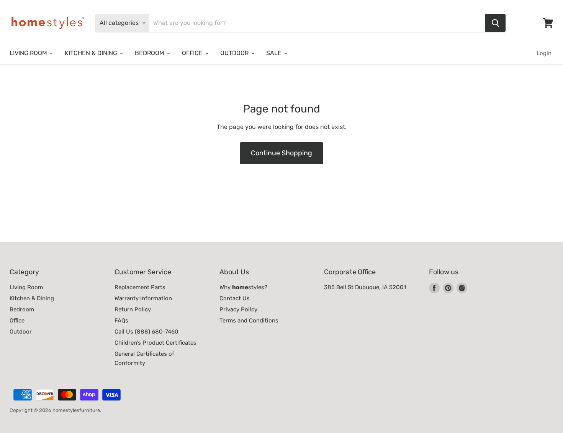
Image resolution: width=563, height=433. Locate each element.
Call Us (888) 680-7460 (146, 331)
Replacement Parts (140, 287)
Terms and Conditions (248, 320)
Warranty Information (143, 298)
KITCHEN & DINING (92, 53)
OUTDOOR (235, 53)
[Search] (495, 23)
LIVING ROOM (29, 53)
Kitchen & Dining (32, 298)
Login (544, 53)
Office (17, 320)
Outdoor (21, 331)
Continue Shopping (281, 153)
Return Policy (133, 309)
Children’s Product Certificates (155, 342)
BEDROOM (150, 53)
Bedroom (22, 309)
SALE (274, 53)
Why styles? (243, 287)
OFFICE (193, 53)
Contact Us (234, 298)
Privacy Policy (238, 309)
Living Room (26, 287)
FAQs (121, 320)
